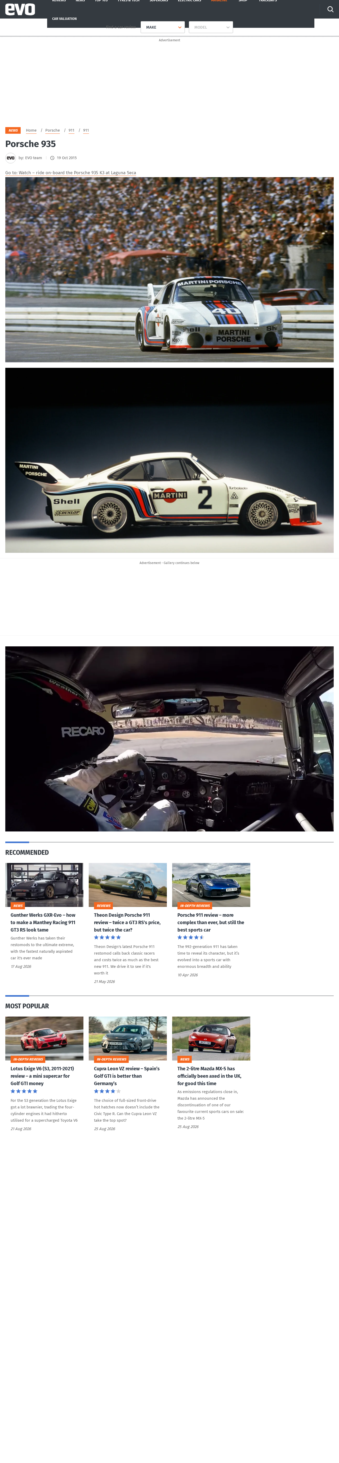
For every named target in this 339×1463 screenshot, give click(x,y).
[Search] (330, 9)
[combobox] (144, 27)
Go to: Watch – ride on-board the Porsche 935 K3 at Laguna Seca (70, 173)
